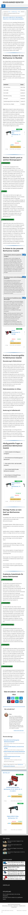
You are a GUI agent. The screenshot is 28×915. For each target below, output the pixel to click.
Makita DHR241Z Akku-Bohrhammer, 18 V (16, 133)
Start (9, 11)
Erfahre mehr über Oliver (19, 730)
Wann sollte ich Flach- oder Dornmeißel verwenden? (12, 464)
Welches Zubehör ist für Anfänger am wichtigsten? (12, 452)
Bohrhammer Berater (13, 2)
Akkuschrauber (15, 905)
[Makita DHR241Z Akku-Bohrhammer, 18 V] (12, 814)
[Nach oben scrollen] (26, 913)
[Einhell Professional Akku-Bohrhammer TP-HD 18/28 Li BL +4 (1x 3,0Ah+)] (12, 785)
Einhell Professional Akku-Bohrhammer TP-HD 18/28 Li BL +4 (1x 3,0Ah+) (13, 789)
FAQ (19, 11)
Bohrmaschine (10, 905)
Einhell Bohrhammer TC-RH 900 (16, 332)
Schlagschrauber (14, 907)
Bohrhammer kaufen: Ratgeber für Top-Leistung (15, 841)
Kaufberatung (14, 11)
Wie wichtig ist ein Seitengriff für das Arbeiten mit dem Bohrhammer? (12, 475)
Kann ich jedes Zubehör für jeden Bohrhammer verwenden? (11, 470)
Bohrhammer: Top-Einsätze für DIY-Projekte (15, 845)
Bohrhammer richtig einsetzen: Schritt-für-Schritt (16, 852)
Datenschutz (19, 910)
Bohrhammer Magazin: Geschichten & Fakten (15, 849)
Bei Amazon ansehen (15, 146)
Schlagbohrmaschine (22, 905)
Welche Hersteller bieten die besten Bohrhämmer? (14, 751)
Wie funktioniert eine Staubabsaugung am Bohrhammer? (13, 458)
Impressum (24, 910)
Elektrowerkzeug (5, 905)
